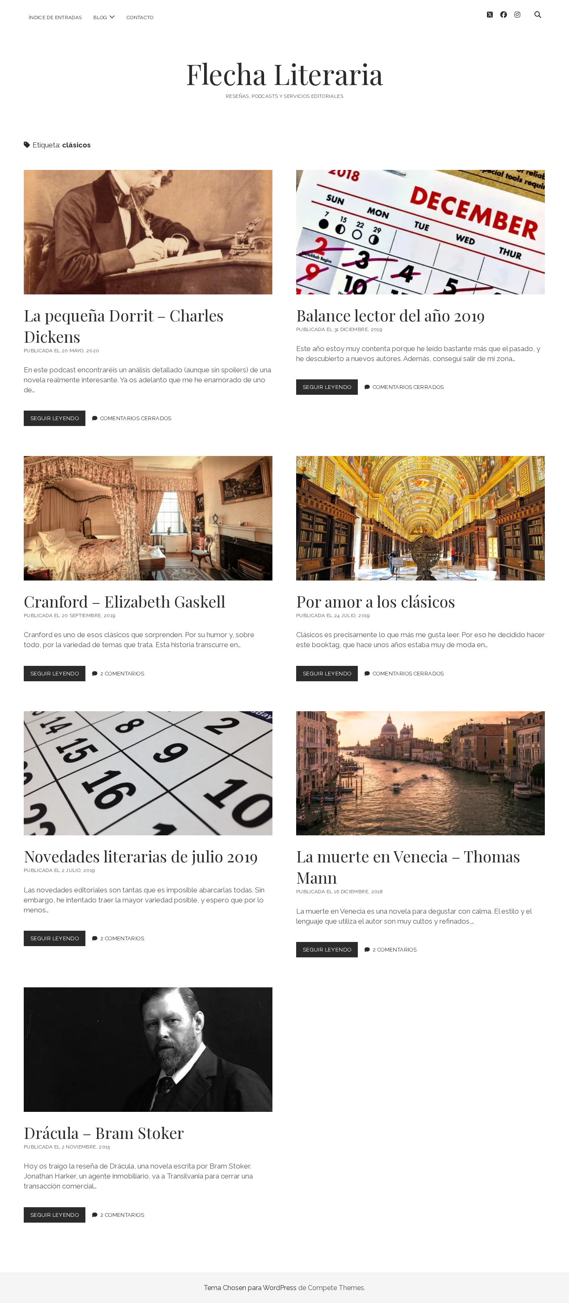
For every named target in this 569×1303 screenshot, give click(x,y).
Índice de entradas (55, 17)
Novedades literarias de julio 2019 (148, 773)
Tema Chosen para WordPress (250, 1288)
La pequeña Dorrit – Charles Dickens (148, 232)
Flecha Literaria (284, 73)
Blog (100, 17)
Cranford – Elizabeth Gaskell (148, 518)
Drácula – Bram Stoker (148, 1049)
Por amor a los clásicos (420, 518)
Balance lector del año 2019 (420, 232)
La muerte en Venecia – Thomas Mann (420, 773)
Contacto (140, 17)
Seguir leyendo (57, 420)
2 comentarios (122, 673)
